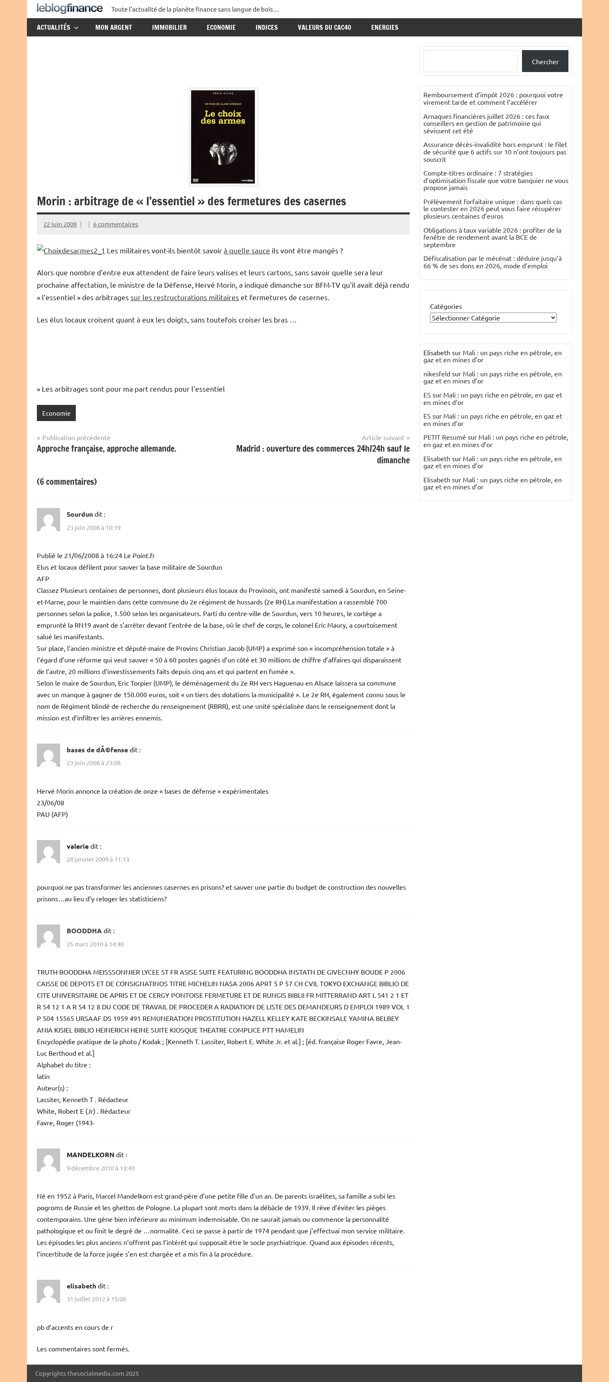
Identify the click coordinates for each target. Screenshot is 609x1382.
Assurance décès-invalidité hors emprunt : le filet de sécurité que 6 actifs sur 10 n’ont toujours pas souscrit (495, 151)
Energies (385, 27)
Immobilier (169, 27)
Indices (267, 27)
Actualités (53, 27)
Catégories (446, 306)
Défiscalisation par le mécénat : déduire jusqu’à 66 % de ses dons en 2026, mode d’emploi (492, 262)
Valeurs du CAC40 (324, 27)
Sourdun (80, 514)
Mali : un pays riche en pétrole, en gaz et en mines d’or (492, 356)
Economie (221, 27)
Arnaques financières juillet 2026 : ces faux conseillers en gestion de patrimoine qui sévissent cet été (486, 123)
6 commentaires (115, 224)
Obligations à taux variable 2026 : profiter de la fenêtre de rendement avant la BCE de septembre (492, 237)
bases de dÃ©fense (97, 749)
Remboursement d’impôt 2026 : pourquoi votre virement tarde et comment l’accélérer (493, 98)
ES (427, 394)
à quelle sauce (247, 250)
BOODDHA (84, 930)
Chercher (545, 61)
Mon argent (113, 27)
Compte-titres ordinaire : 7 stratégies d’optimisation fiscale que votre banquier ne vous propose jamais (495, 180)
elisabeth (81, 1285)
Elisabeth (436, 458)
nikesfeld (436, 373)
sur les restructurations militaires (184, 297)
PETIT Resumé (444, 437)
